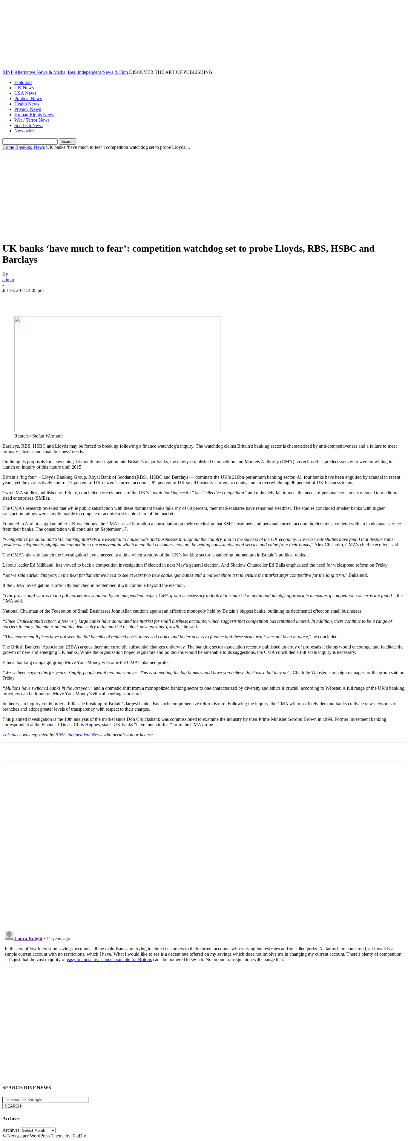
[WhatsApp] (77, 299)
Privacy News (27, 109)
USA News (25, 93)
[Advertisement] (204, 195)
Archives (10, 1130)
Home (8, 147)
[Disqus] (204, 848)
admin (8, 279)
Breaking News (30, 147)
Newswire (24, 130)
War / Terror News (32, 120)
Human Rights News (34, 114)
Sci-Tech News (28, 125)
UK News (24, 87)
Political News (28, 98)
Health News (26, 103)
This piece (12, 734)
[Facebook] (12, 299)
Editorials (23, 82)
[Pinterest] (55, 299)
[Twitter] (34, 299)
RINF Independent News (78, 734)
